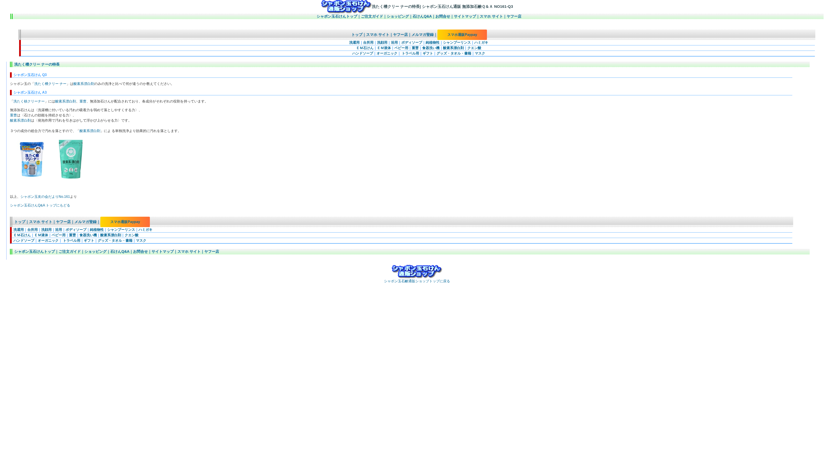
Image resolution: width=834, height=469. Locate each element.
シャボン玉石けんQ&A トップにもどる (40, 205)
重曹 (415, 48)
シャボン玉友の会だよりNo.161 (45, 196)
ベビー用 (401, 48)
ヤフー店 (514, 16)
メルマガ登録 (423, 35)
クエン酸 (474, 48)
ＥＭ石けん (365, 48)
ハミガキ (481, 42)
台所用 (368, 42)
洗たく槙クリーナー (29, 101)
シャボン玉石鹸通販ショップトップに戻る (417, 281)
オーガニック (387, 53)
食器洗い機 (431, 48)
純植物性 (433, 42)
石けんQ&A (422, 16)
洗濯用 (354, 42)
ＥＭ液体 (384, 48)
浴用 (394, 42)
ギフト (428, 53)
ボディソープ (411, 42)
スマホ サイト (491, 16)
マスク (480, 53)
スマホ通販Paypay (462, 34)
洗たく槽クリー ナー (50, 84)
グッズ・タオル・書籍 (454, 53)
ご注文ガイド (372, 16)
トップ (356, 35)
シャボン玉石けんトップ (337, 16)
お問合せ (442, 16)
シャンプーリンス (457, 42)
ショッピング (398, 16)
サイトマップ (465, 16)
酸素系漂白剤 (453, 48)
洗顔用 (382, 42)
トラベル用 (410, 53)
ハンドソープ (362, 53)
